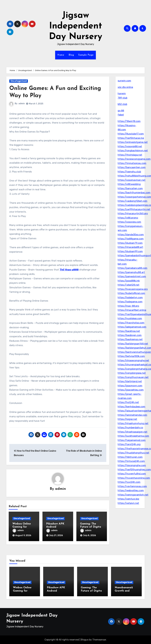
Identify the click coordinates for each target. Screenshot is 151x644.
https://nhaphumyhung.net (133, 423)
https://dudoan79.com (130, 243)
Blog (71, 55)
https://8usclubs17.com (131, 133)
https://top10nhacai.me (131, 138)
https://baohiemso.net (130, 339)
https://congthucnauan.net (133, 377)
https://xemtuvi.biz (128, 498)
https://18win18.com (129, 121)
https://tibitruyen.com (130, 457)
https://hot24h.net (128, 402)
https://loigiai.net (127, 419)
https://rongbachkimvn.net (133, 150)
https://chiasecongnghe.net (133, 360)
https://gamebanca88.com (132, 268)
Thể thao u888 (69, 269)
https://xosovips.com (129, 222)
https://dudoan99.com (130, 251)
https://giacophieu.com (131, 389)
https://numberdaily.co (130, 427)
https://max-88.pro (128, 306)
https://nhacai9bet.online (132, 310)
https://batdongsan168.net (133, 343)
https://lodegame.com (130, 301)
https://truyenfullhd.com (132, 473)
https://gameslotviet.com (132, 276)
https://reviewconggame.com (134, 159)
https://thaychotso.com (131, 322)
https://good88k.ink (129, 280)
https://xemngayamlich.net (133, 494)
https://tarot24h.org (129, 444)
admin (21, 103)
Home (60, 55)
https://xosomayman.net (131, 180)
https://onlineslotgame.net (133, 142)
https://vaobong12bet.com (132, 201)
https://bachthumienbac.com (134, 192)
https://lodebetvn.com (130, 297)
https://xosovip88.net (130, 146)
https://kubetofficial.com (131, 293)
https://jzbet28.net (128, 284)
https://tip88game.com (131, 238)
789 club (122, 97)
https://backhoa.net (129, 331)
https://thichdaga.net (130, 154)
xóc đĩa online (125, 87)
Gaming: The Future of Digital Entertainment (91, 527)
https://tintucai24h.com (131, 461)
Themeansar (99, 639)
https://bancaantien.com (132, 167)
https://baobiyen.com (130, 335)
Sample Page (86, 55)
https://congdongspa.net (132, 373)
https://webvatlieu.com (131, 490)
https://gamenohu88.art (131, 272)
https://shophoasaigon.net (132, 431)
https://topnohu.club (129, 171)
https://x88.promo (128, 217)
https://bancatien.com (130, 188)
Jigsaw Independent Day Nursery (75, 26)
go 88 (121, 110)
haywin (122, 93)
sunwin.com (124, 80)
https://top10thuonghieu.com (134, 469)
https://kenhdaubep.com (131, 406)
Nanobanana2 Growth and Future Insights (124, 590)
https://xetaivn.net (128, 503)
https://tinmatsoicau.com (132, 163)
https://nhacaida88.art (130, 247)
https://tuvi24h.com (129, 482)
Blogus (84, 639)
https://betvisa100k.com (131, 356)
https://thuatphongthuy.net (133, 452)
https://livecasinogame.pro (133, 289)
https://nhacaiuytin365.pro (133, 213)
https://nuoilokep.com (130, 318)
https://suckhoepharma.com (133, 436)
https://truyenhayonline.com (134, 478)
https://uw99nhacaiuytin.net (134, 209)
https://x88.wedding (129, 184)
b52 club (122, 104)
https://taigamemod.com (132, 440)
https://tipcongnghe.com (132, 465)
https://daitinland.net (130, 381)
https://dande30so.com (131, 234)
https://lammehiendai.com (132, 415)
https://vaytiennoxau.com (132, 486)
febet (121, 114)
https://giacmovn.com (130, 385)
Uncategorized (18, 81)
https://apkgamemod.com (132, 326)
